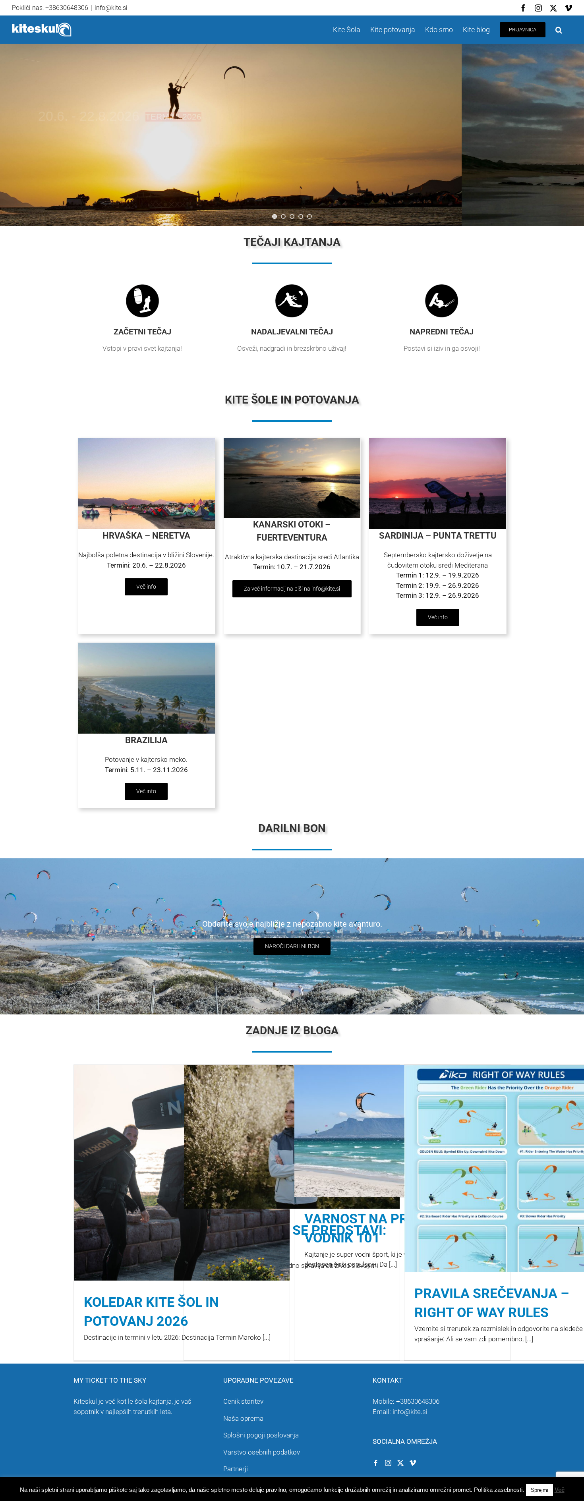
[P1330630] (146, 646)
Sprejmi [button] (539, 1490)
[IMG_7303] (146, 441)
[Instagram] (388, 1463)
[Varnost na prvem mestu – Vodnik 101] (402, 1131)
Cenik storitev (243, 1401)
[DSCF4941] (437, 441)
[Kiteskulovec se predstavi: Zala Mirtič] (292, 1137)
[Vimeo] (413, 1463)
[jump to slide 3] (292, 216)
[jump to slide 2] (283, 216)
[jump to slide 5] (309, 216)
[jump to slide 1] (274, 216)
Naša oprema (243, 1418)
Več (560, 1489)
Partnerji (235, 1469)
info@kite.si (111, 8)
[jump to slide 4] (300, 216)
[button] (558, 29)
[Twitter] (400, 1463)
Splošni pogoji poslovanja (261, 1435)
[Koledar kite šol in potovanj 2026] (182, 1173)
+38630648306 (417, 1401)
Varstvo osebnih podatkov (261, 1452)
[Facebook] (376, 1463)
